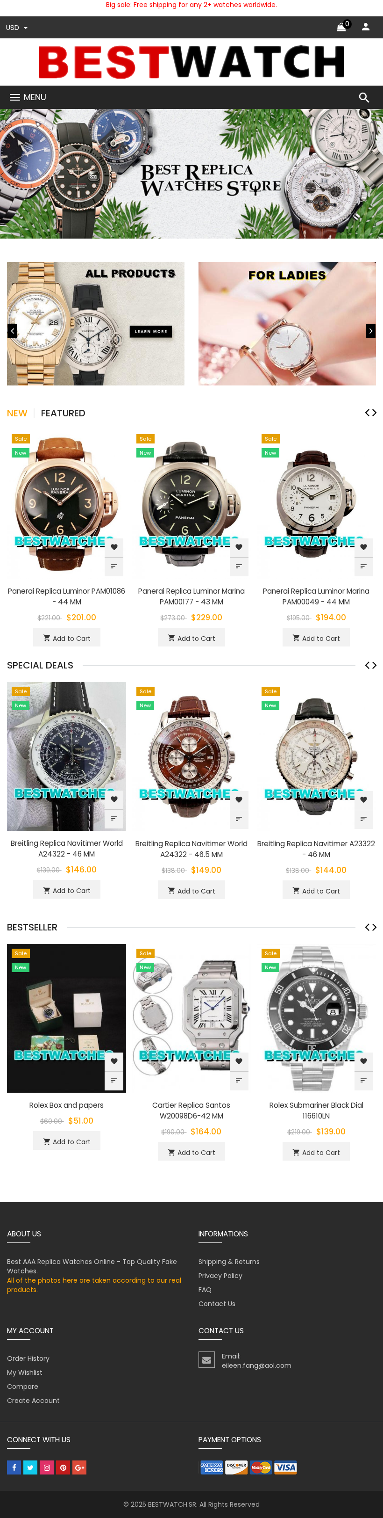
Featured (63, 413)
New (17, 413)
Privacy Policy (220, 1275)
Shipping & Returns (229, 1261)
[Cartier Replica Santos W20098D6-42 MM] (191, 1018)
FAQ (205, 1289)
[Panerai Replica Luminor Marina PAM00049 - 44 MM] (316, 503)
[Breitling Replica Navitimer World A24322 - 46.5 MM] (191, 756)
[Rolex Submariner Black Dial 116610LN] (316, 1018)
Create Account (33, 1400)
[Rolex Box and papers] (66, 1018)
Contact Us (217, 1303)
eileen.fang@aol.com (256, 1365)
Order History (28, 1358)
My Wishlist (25, 1372)
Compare (22, 1386)
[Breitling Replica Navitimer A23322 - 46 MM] (316, 756)
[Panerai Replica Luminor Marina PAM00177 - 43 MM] (191, 503)
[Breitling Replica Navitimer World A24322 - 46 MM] (66, 756)
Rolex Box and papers (66, 1105)
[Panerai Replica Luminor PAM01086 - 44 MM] (66, 503)
